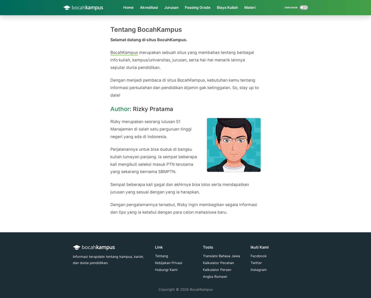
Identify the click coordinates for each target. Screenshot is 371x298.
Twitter (256, 263)
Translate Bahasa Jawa (221, 256)
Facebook (259, 256)
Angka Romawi (215, 276)
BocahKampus (124, 52)
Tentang (161, 256)
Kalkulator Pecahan (218, 263)
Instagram (259, 270)
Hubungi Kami (166, 270)
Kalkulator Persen (217, 270)
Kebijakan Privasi (168, 263)
